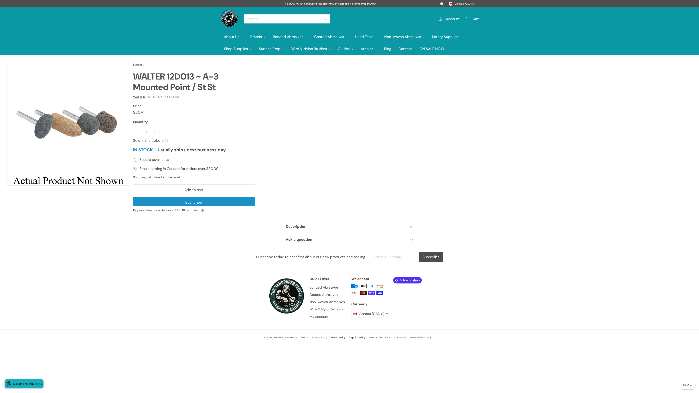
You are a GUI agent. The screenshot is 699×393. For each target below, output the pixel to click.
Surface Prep (270, 48)
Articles (367, 48)
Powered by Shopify (420, 337)
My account (318, 316)
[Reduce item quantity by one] (138, 132)
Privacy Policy (319, 337)
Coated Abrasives (329, 36)
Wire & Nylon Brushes (309, 48)
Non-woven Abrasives (403, 36)
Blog (387, 48)
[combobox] (287, 18)
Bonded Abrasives (288, 36)
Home (137, 65)
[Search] (326, 18)
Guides (344, 48)
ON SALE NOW (431, 48)
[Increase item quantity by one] (154, 132)
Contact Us (400, 337)
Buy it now (194, 202)
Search (304, 337)
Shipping (139, 177)
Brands (256, 36)
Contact (405, 48)
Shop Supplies (236, 48)
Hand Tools (364, 36)
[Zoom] (68, 124)
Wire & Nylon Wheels (326, 309)
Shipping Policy (357, 337)
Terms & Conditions (379, 337)
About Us (232, 36)
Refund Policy (338, 337)
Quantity (140, 122)
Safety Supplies (445, 36)
